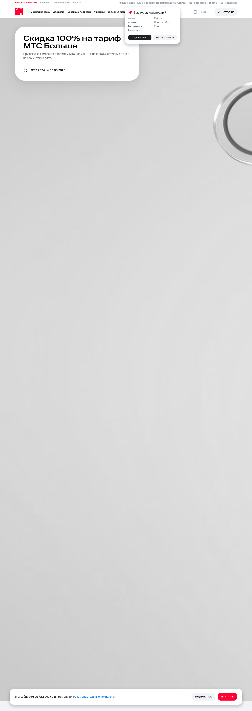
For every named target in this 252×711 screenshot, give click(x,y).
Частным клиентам (26, 2)
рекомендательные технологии (94, 697)
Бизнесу (44, 2)
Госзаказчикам (61, 2)
